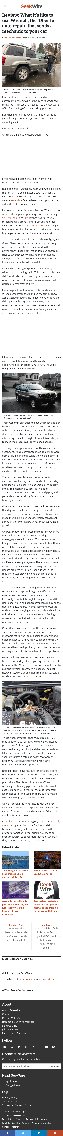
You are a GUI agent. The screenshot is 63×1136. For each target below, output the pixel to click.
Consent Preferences (12, 1126)
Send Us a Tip (9, 1025)
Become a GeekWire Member (18, 1021)
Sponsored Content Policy (16, 1105)
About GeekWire (11, 1010)
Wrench (15, 200)
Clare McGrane (13, 37)
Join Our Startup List (13, 1029)
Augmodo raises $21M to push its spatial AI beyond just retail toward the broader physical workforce (15, 908)
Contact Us (8, 1014)
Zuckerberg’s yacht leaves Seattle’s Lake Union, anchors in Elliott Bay (15, 874)
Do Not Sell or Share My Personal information (24, 1119)
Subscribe (55, 1066)
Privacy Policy (9, 1097)
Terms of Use (9, 1101)
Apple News (12, 1081)
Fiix (26, 218)
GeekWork (27, 979)
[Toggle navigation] (57, 6)
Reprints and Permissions (16, 1033)
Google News (13, 1085)
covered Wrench (38, 225)
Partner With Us (11, 1018)
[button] (7, 1133)
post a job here (50, 979)
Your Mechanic (10, 218)
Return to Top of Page (15, 1111)
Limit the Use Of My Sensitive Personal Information (27, 1123)
